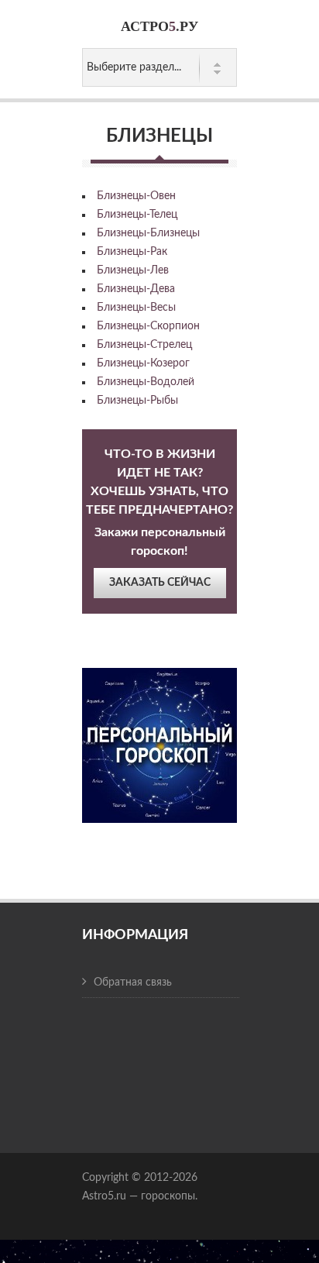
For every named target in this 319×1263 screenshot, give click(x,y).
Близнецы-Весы (136, 307)
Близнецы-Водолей (145, 382)
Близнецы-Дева (136, 289)
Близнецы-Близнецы (148, 233)
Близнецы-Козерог (143, 363)
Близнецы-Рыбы (137, 400)
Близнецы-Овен (136, 196)
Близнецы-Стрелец (144, 344)
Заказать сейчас (160, 582)
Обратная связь (133, 982)
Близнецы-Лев (133, 270)
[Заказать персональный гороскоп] (159, 735)
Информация (135, 935)
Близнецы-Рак (132, 251)
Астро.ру (159, 26)
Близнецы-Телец (137, 214)
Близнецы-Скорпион (148, 326)
